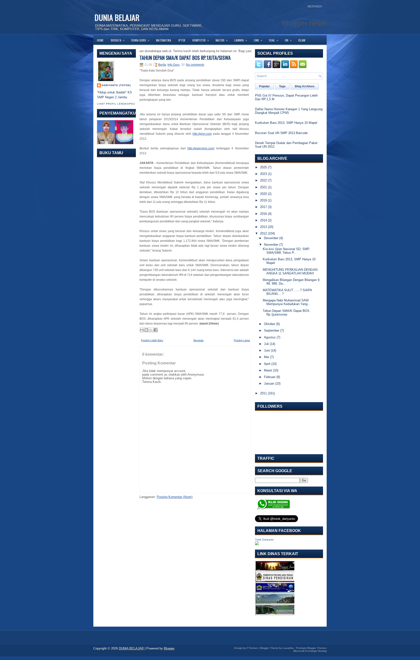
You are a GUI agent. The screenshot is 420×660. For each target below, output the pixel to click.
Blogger (169, 648)
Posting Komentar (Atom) (174, 497)
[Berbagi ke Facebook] (155, 329)
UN (288, 40)
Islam (301, 40)
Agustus (270, 337)
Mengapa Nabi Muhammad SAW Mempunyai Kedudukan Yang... (286, 302)
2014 (263, 220)
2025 (263, 167)
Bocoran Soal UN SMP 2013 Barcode (281, 133)
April (267, 364)
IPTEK (181, 40)
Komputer (200, 40)
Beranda (315, 6)
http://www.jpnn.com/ (200, 148)
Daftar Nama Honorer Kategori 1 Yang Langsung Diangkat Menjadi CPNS (289, 111)
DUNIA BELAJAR (117, 17)
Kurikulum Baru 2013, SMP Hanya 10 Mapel (286, 123)
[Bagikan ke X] (151, 329)
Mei (266, 357)
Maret (268, 370)
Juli (266, 344)
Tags (282, 86)
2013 (263, 227)
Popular (264, 86)
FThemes (252, 648)
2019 (263, 200)
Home (100, 40)
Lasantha (288, 648)
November (271, 244)
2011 (263, 393)
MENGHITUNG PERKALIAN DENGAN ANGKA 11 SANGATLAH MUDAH (290, 271)
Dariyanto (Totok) (116, 85)
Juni (267, 350)
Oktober (269, 324)
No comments (195, 64)
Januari (269, 383)
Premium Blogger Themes (311, 648)
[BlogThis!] (146, 329)
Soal (273, 40)
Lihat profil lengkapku (116, 103)
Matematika (163, 40)
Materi (222, 40)
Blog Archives (305, 86)
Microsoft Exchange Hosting (310, 651)
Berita (162, 64)
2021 (263, 187)
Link (258, 40)
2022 (263, 180)
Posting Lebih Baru (152, 340)
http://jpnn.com (202, 134)
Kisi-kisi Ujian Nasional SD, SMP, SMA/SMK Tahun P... (286, 250)
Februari (269, 377)
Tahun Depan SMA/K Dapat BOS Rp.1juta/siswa (185, 57)
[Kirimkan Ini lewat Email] (141, 329)
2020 (263, 194)
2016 (263, 214)
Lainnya (240, 40)
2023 (263, 174)
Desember (271, 238)
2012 (263, 233)
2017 (263, 207)
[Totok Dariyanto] (257, 544)
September (271, 330)
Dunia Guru (140, 40)
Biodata (117, 40)
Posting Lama (242, 340)
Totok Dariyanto (264, 539)
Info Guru (173, 64)
